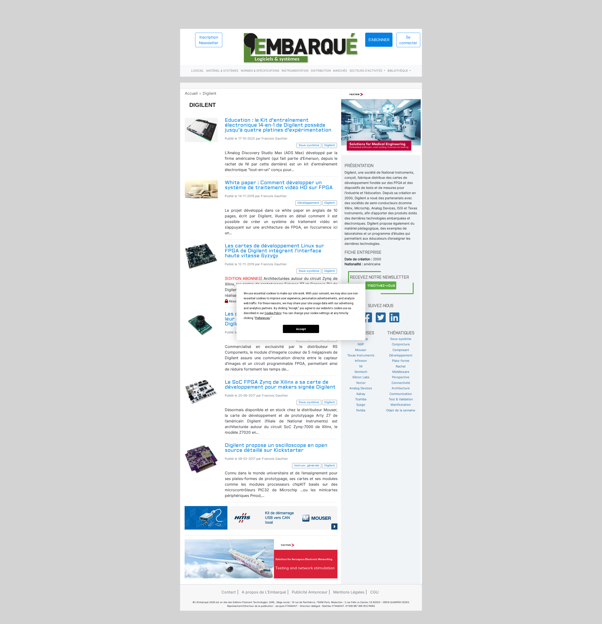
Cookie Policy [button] (273, 313)
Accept (301, 329)
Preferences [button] (262, 318)
